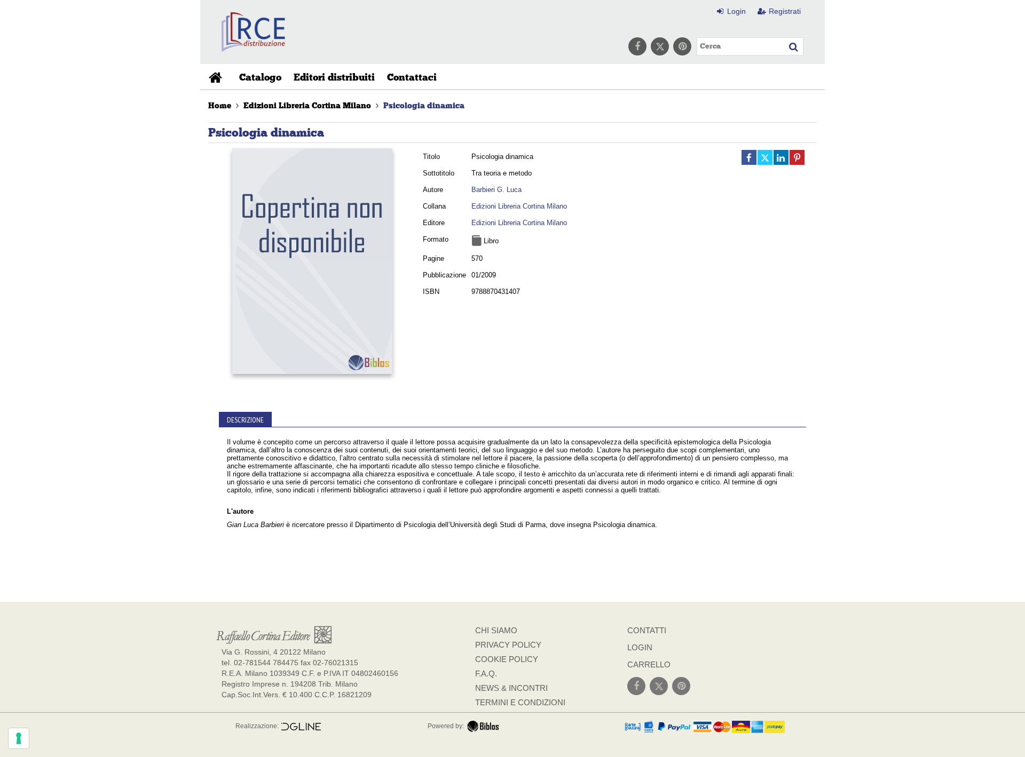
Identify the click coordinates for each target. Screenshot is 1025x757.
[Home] (216, 77)
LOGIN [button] (639, 647)
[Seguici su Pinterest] (682, 46)
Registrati (784, 11)
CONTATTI (646, 630)
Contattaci (412, 77)
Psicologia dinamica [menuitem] (423, 105)
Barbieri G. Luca (496, 190)
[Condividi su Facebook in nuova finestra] (749, 157)
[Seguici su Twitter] (660, 46)
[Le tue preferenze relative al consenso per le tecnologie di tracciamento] (19, 738)
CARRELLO (649, 664)
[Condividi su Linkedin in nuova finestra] (781, 157)
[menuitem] (219, 105)
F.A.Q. (486, 673)
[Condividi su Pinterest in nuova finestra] (797, 157)
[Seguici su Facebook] (637, 46)
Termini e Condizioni (520, 702)
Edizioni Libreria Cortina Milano (519, 206)
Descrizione (245, 420)
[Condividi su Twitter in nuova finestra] (765, 157)
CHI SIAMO (496, 630)
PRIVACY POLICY (508, 644)
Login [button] (735, 11)
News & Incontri (511, 687)
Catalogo (260, 77)
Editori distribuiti (334, 77)
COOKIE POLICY (506, 659)
